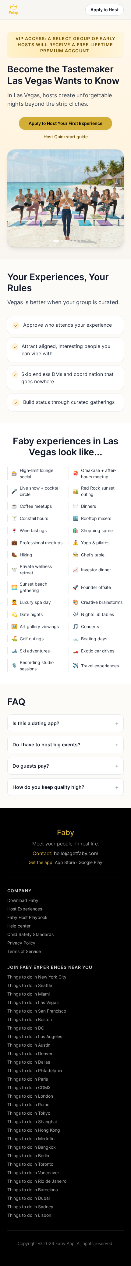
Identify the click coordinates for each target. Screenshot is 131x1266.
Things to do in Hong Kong (33, 1130)
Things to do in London (30, 1096)
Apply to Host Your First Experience (65, 123)
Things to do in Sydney (30, 1206)
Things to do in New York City (36, 976)
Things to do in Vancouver (33, 1172)
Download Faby (22, 900)
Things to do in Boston (29, 1019)
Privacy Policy (21, 942)
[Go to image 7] (77, 241)
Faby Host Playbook (27, 917)
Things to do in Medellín (31, 1138)
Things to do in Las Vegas (32, 1002)
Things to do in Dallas (28, 1062)
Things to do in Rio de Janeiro (36, 1181)
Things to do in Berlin (28, 1155)
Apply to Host (104, 9)
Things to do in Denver (29, 1053)
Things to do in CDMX (29, 1087)
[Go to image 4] (66, 241)
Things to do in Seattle (29, 985)
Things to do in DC (25, 1027)
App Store (65, 862)
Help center (18, 925)
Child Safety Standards (30, 934)
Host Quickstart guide (66, 136)
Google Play (90, 862)
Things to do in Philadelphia (34, 1070)
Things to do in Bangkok (31, 1147)
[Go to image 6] (73, 241)
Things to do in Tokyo (28, 1113)
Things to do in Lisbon (29, 1215)
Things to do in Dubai (28, 1198)
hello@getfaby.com (76, 853)
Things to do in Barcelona (32, 1189)
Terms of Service (24, 951)
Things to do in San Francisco (36, 1010)
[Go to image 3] (60, 241)
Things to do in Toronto (30, 1164)
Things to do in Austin (28, 1045)
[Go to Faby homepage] (13, 10)
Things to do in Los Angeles (34, 1036)
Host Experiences (24, 908)
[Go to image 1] (50, 241)
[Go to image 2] (54, 241)
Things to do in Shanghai (32, 1121)
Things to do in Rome (28, 1104)
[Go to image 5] (69, 241)
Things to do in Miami (28, 993)
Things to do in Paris (27, 1079)
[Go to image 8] (80, 241)
